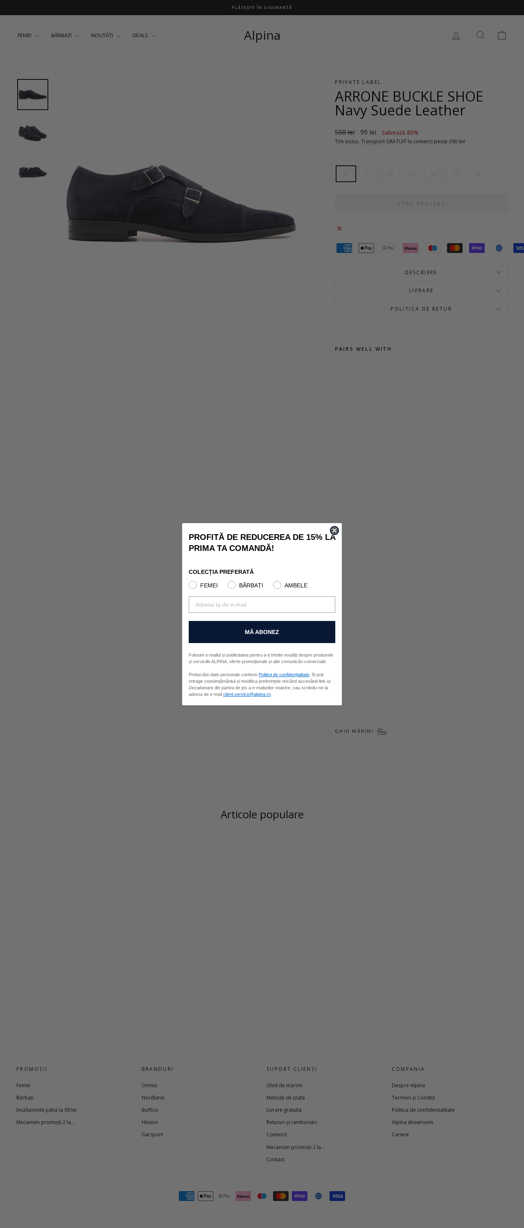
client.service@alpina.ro (247, 694)
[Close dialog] (334, 530)
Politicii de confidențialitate (284, 674)
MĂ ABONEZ (262, 632)
